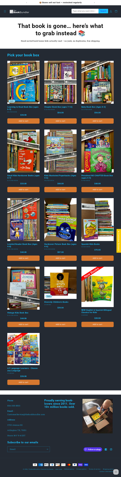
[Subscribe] (47, 449)
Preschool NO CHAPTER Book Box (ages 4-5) (97, 176)
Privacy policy (81, 469)
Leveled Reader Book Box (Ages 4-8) (22, 245)
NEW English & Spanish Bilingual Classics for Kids (96, 311)
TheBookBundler (34, 469)
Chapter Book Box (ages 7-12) (58, 107)
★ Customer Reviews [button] (119, 241)
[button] (5, 11)
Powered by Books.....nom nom (51, 469)
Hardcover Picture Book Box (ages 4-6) (60, 245)
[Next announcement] (94, 2)
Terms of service (95, 469)
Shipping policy (108, 469)
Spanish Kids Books (90, 244)
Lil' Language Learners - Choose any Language (22, 369)
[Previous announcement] (26, 2)
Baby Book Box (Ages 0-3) (93, 107)
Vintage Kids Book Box (17, 313)
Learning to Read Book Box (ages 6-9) (22, 108)
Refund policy (69, 469)
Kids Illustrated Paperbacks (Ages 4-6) (60, 176)
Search (103, 11)
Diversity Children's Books (56, 302)
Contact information (106, 471)
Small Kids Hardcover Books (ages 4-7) (23, 176)
